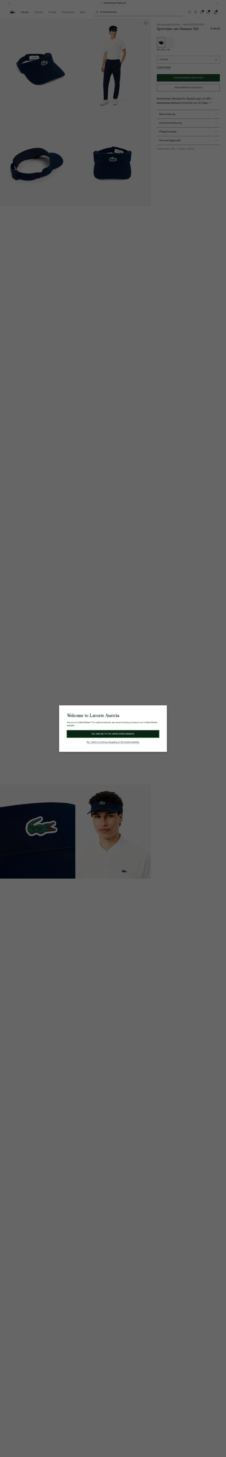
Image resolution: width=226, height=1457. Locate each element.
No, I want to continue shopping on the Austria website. (113, 742)
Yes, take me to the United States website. (113, 734)
